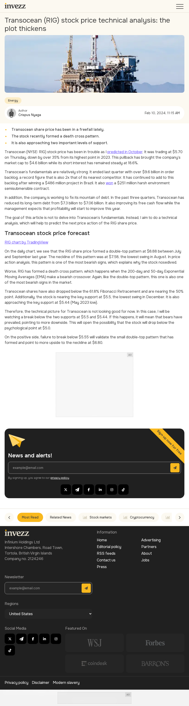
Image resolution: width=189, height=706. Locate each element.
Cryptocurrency (142, 517)
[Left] (9, 517)
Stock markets (101, 517)
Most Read (30, 517)
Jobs (145, 560)
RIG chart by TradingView (26, 242)
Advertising (151, 540)
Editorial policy (109, 546)
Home (102, 540)
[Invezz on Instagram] (112, 489)
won (109, 183)
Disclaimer (40, 682)
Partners (149, 546)
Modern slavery (66, 682)
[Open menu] (180, 7)
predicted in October (124, 151)
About (146, 553)
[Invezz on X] (66, 489)
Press (102, 566)
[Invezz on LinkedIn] (100, 489)
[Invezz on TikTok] (123, 489)
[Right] (179, 517)
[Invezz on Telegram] (77, 489)
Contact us (106, 560)
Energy (13, 100)
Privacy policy (16, 682)
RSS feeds (106, 553)
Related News (60, 517)
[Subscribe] (175, 467)
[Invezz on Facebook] (89, 489)
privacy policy (59, 478)
